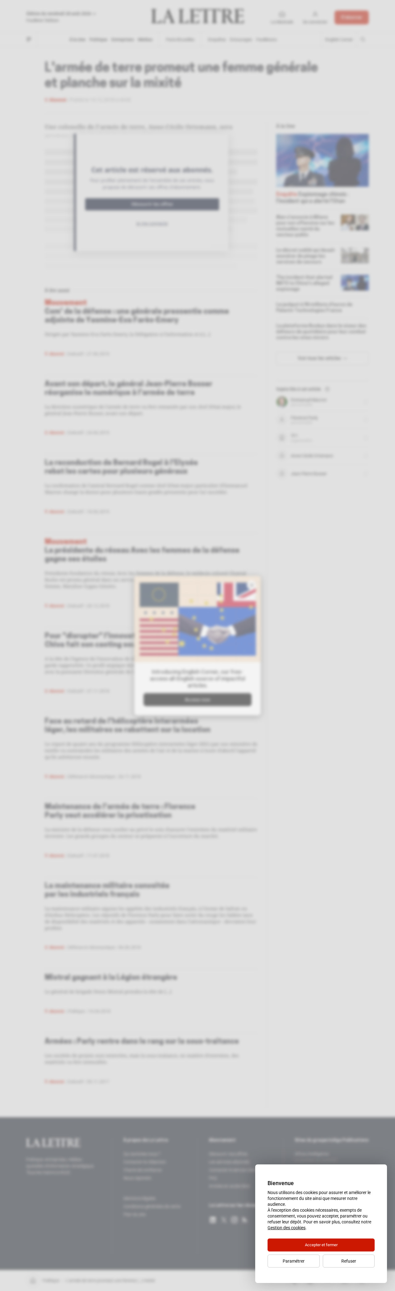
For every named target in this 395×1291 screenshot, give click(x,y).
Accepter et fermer (321, 1245)
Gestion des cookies (287, 1227)
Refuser (348, 1261)
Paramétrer (294, 1261)
